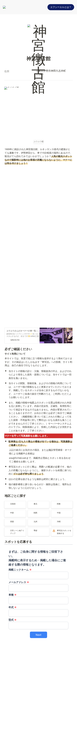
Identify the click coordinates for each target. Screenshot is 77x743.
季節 (30, 529)
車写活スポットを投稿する (61, 531)
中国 (53, 511)
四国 (6, 520)
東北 (30, 502)
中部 (6, 511)
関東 (53, 502)
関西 (30, 511)
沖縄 (53, 520)
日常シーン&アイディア (14, 531)
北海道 (7, 502)
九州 (30, 520)
